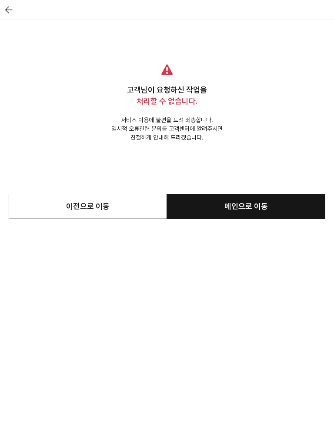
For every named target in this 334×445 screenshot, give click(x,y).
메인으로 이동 (246, 206)
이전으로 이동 (88, 206)
